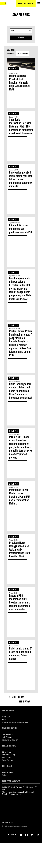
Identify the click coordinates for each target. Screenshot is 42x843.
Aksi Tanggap (7, 757)
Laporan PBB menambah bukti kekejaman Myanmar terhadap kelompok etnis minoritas (20, 602)
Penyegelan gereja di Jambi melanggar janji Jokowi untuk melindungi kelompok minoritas (21, 179)
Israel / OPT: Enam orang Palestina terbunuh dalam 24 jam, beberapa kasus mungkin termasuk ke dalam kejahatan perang (20, 447)
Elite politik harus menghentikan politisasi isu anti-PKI (20, 229)
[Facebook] (21, 834)
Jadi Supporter (7, 734)
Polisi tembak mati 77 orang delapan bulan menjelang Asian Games (21, 653)
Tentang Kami (8, 710)
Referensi (7, 765)
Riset (4, 720)
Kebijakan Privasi (7, 823)
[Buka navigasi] (39, 3)
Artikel (4, 775)
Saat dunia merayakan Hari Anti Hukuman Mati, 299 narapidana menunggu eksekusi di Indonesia (21, 126)
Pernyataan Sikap (8, 755)
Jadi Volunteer (7, 737)
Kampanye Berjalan (11, 780)
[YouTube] (38, 834)
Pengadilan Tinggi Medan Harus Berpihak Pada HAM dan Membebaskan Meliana (19, 496)
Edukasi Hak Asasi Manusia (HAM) (15, 722)
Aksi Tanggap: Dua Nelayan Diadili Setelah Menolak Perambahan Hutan (18, 793)
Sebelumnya (18, 697)
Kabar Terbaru (9, 745)
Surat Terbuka (7, 760)
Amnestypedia (7, 772)
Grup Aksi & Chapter (10, 740)
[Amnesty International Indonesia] (3, 3)
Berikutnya (24, 701)
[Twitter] (32, 834)
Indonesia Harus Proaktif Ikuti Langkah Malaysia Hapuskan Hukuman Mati (19, 82)
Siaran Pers (13, 68)
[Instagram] (26, 834)
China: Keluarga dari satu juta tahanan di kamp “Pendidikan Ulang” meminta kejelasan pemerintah (20, 390)
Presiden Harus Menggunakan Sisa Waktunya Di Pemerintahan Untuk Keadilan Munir (20, 549)
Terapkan (21, 38)
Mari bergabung (10, 728)
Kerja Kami (6, 717)
